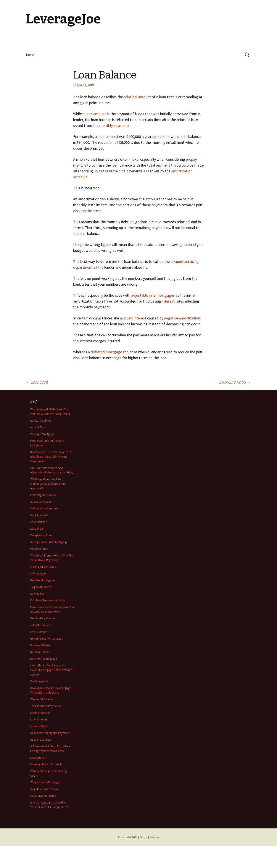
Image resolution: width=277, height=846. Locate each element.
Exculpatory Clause (42, 618)
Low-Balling (37, 594)
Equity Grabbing (40, 420)
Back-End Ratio (235, 382)
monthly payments (114, 125)
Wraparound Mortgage (45, 782)
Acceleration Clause (43, 796)
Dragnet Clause (40, 645)
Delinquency (38, 757)
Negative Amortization (44, 789)
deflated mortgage (106, 351)
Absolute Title (39, 549)
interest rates (173, 301)
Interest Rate (38, 726)
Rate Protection (40, 739)
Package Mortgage (42, 434)
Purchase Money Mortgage (47, 600)
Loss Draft (37, 382)
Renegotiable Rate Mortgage (49, 542)
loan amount (95, 113)
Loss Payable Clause (43, 495)
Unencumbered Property (46, 764)
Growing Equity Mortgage (46, 638)
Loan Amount (38, 719)
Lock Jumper (38, 632)
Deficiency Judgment (44, 508)
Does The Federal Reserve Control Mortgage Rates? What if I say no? (52, 669)
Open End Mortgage (43, 567)
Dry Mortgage (39, 681)
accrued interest (133, 318)
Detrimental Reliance (43, 659)
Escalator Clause (41, 502)
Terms (144, 837)
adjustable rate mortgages (153, 295)
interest (94, 210)
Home (30, 55)
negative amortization (182, 318)
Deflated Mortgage (42, 580)
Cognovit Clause (40, 587)
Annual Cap (37, 427)
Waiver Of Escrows (42, 699)
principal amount (137, 96)
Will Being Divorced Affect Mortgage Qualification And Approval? (48, 483)
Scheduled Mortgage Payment (49, 733)
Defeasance (38, 573)
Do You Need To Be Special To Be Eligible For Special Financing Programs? (51, 456)
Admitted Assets (41, 625)
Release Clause (40, 652)
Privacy (154, 837)
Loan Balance (38, 522)
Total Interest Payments (45, 706)
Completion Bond (41, 535)
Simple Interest (40, 713)
